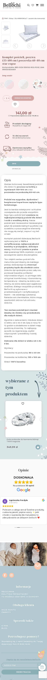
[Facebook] (4, 575)
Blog (4, 628)
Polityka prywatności (14, 594)
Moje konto (8, 610)
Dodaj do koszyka (23, 98)
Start (6, 18)
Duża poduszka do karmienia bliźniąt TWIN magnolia (23, 440)
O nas (4, 625)
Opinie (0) (16, 169)
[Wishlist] (33, 5)
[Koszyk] (37, 5)
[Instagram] (11, 575)
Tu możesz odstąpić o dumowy (20, 596)
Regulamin (7, 591)
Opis (14, 164)
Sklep (11, 18)
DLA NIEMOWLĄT (21, 18)
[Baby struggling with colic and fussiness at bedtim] (35, 554)
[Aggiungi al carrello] (38, 447)
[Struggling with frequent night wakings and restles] (12, 554)
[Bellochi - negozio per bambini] (12, 5)
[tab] (23, 163)
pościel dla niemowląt (37, 18)
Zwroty (6, 612)
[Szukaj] (28, 5)
